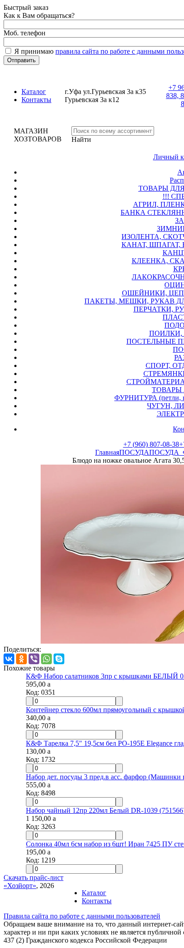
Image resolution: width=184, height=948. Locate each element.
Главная (107, 452)
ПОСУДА (134, 452)
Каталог (33, 91)
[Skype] (59, 658)
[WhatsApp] (46, 658)
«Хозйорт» (20, 885)
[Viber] (34, 658)
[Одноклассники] (21, 658)
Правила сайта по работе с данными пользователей (82, 916)
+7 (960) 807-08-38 (151, 444)
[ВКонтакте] (9, 658)
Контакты (36, 99)
